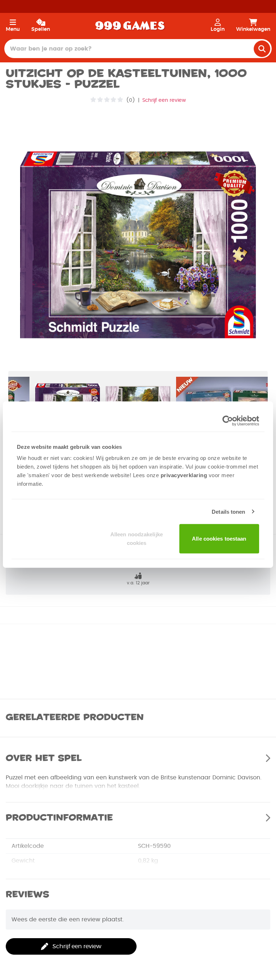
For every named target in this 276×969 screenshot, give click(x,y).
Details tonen (228, 511)
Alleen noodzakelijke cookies (136, 538)
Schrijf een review (164, 100)
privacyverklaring (184, 475)
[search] (262, 49)
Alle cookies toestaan (219, 539)
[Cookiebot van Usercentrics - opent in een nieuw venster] (227, 420)
